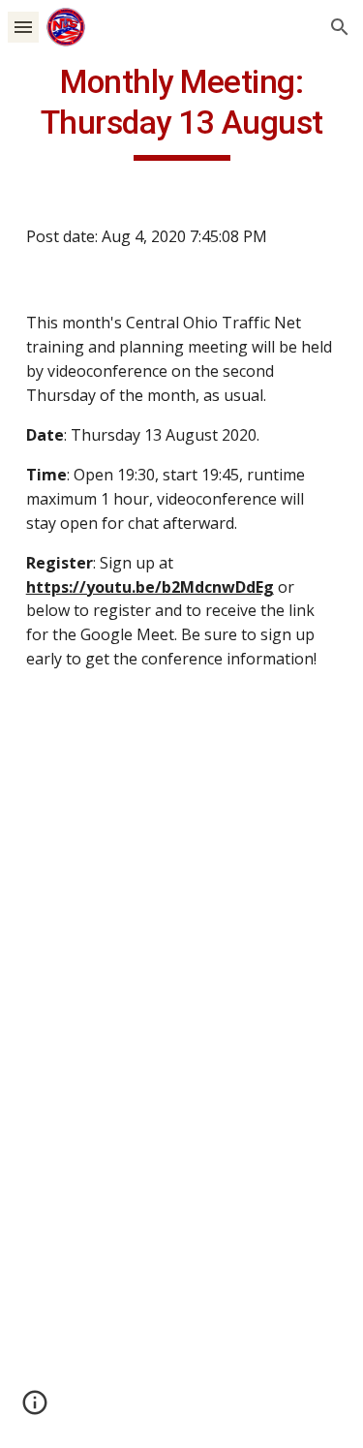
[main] (182, 111)
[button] (23, 26)
